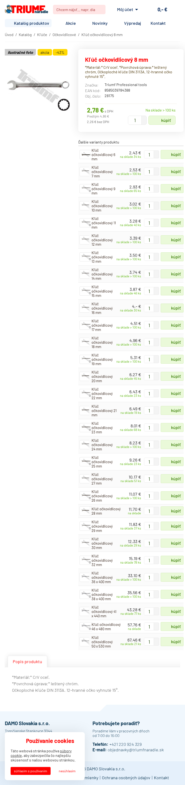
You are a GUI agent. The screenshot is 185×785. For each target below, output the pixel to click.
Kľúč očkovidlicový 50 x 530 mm (102, 641)
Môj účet (125, 9)
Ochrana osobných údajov (126, 777)
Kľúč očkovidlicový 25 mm (102, 461)
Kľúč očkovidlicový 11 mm (104, 222)
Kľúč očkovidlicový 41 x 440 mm (104, 611)
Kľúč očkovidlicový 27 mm (102, 478)
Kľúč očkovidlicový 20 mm (102, 376)
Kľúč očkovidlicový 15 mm (102, 291)
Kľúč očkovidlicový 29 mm (102, 526)
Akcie (71, 23)
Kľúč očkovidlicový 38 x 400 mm (102, 594)
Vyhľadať (100, 9)
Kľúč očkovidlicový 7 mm (102, 171)
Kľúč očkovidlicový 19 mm (102, 359)
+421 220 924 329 (125, 744)
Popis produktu (27, 661)
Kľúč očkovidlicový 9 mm (103, 188)
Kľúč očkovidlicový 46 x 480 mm (106, 626)
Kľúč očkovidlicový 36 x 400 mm (102, 577)
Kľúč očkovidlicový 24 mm (102, 444)
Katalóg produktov (31, 23)
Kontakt (158, 23)
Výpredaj (132, 23)
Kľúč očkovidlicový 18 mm (102, 342)
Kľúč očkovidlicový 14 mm (102, 274)
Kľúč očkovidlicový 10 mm (102, 205)
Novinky (100, 23)
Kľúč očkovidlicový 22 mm (102, 393)
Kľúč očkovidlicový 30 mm (102, 543)
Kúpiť (166, 120)
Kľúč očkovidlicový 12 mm (102, 239)
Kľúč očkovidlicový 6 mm (103, 154)
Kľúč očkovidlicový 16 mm (102, 308)
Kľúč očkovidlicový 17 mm (102, 325)
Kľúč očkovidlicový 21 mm (104, 410)
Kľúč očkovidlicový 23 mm (102, 427)
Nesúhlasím (67, 771)
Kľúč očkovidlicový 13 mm (102, 256)
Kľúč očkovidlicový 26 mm (102, 495)
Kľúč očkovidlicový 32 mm (102, 560)
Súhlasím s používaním (30, 771)
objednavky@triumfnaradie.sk (136, 749)
